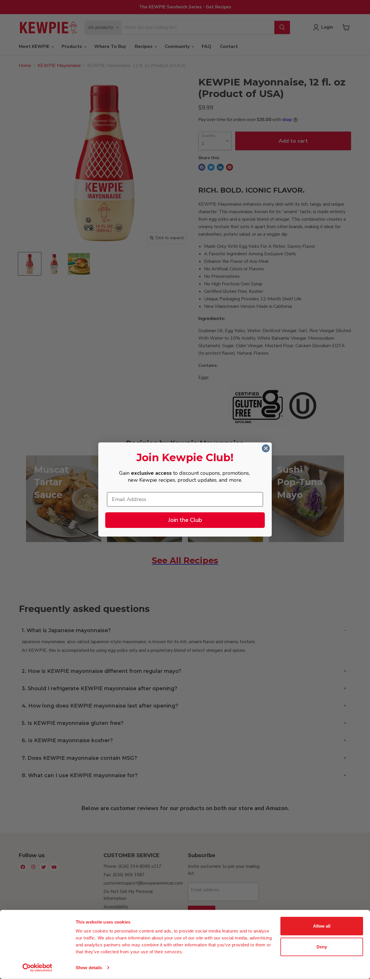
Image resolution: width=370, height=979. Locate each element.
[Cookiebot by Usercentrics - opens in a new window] (37, 967)
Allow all (321, 926)
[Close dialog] (265, 448)
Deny (322, 946)
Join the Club (185, 520)
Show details (89, 967)
